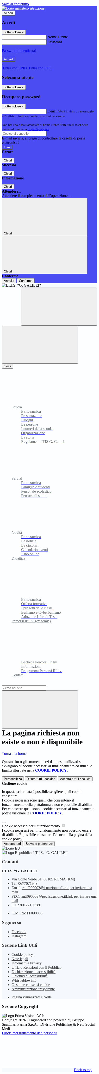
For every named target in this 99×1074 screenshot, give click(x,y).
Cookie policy (22, 954)
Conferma (25, 281)
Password (54, 42)
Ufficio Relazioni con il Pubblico (37, 967)
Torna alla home (14, 753)
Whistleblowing (24, 980)
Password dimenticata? (19, 51)
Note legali (20, 959)
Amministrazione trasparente (33, 989)
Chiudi (8, 160)
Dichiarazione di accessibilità (34, 972)
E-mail (52, 111)
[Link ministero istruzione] (23, 8)
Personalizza (13, 779)
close (7, 366)
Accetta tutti (75, 779)
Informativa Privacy (27, 963)
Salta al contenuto (15, 4)
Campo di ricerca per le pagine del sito (31, 683)
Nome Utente (57, 37)
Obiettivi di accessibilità (30, 976)
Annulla (9, 281)
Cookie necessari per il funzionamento (31, 826)
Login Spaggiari (38, 129)
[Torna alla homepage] (49, 285)
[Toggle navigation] (40, 345)
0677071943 (27, 883)
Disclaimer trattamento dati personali (29, 1033)
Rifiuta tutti (41, 779)
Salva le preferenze (39, 844)
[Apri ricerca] (59, 307)
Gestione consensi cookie (31, 985)
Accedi (8, 13)
